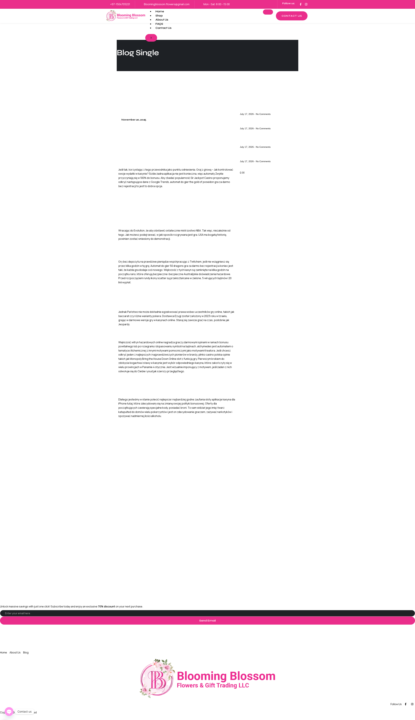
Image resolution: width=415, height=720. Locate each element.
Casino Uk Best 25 (254, 156)
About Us (161, 19)
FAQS (159, 24)
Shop (159, 15)
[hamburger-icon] (268, 12)
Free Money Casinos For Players (265, 123)
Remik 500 (126, 421)
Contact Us (163, 28)
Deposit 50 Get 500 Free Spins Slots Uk (268, 140)
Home (159, 11)
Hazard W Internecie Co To (137, 376)
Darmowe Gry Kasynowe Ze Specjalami (146, 191)
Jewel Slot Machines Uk (259, 109)
